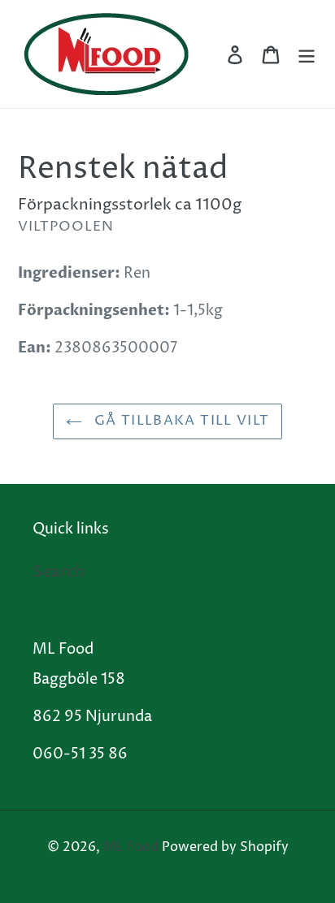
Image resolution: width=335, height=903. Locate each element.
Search (59, 571)
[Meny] (306, 54)
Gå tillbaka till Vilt (180, 420)
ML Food (131, 847)
